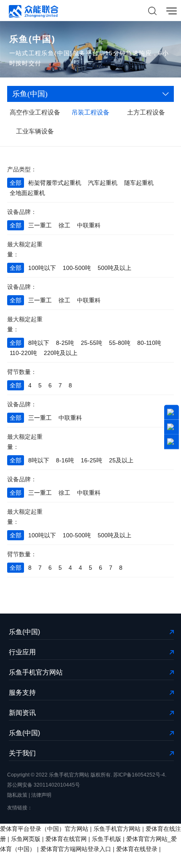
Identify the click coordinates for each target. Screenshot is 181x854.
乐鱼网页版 (25, 838)
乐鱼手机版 (106, 838)
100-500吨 (77, 267)
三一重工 (40, 225)
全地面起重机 (27, 192)
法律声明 (41, 795)
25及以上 (121, 460)
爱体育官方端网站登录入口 (75, 849)
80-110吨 (149, 342)
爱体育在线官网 (66, 838)
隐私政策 (17, 795)
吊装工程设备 (90, 112)
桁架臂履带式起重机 (54, 182)
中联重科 (89, 225)
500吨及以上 (114, 267)
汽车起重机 (102, 182)
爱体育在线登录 (136, 849)
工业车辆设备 (35, 131)
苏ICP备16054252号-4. (139, 775)
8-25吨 (65, 342)
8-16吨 (65, 460)
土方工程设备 (146, 112)
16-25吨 (91, 460)
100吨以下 (42, 267)
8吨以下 (38, 342)
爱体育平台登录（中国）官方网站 (44, 828)
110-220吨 (23, 353)
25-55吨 (91, 342)
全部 (15, 182)
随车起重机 (139, 182)
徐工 (64, 225)
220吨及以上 (60, 353)
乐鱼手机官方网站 (117, 828)
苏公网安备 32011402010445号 (43, 785)
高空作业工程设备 (35, 112)
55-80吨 (119, 342)
